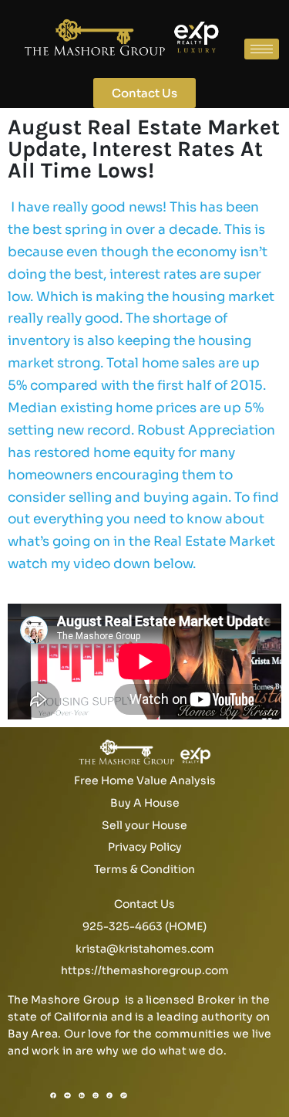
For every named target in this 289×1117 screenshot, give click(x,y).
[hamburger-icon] (261, 49)
